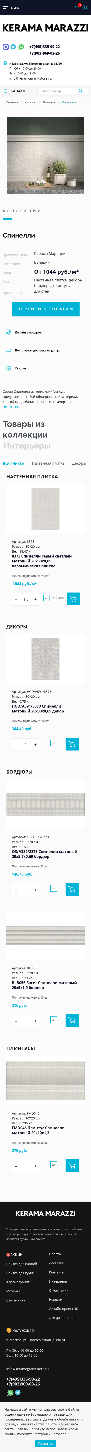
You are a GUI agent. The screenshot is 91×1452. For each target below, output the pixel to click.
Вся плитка (13, 463)
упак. (61, 598)
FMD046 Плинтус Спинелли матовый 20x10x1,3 (38, 1130)
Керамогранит (18, 1282)
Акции (16, 1255)
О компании (59, 1290)
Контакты (56, 1272)
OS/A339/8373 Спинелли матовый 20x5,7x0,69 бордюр (44, 854)
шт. (53, 598)
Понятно (45, 1443)
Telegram (13, 49)
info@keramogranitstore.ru (30, 78)
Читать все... (13, 406)
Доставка (56, 1263)
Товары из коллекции (25, 429)
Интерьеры (27, 445)
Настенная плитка (48, 463)
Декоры (79, 463)
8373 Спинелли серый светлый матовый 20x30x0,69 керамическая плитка (42, 561)
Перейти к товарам (46, 309)
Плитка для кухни (20, 1273)
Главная (12, 102)
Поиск (80, 90)
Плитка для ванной (21, 1264)
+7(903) (44, 53)
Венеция (49, 102)
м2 (46, 598)
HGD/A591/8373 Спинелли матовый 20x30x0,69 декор (38, 709)
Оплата (55, 1254)
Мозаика (13, 1291)
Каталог (30, 102)
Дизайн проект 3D (63, 1308)
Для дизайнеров (62, 1317)
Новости (55, 1299)
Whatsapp (21, 49)
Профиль (85, 7)
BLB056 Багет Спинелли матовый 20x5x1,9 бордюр (44, 985)
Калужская (23, 1331)
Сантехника (15, 1300)
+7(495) (44, 46)
